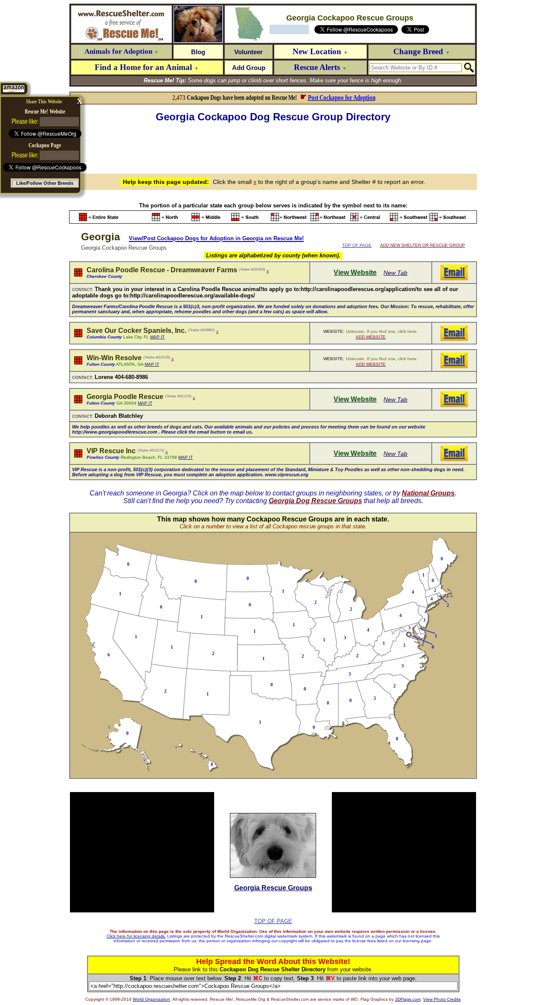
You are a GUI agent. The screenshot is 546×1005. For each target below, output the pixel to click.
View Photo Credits (442, 999)
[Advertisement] (273, 147)
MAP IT (157, 337)
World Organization (151, 999)
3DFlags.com (408, 999)
